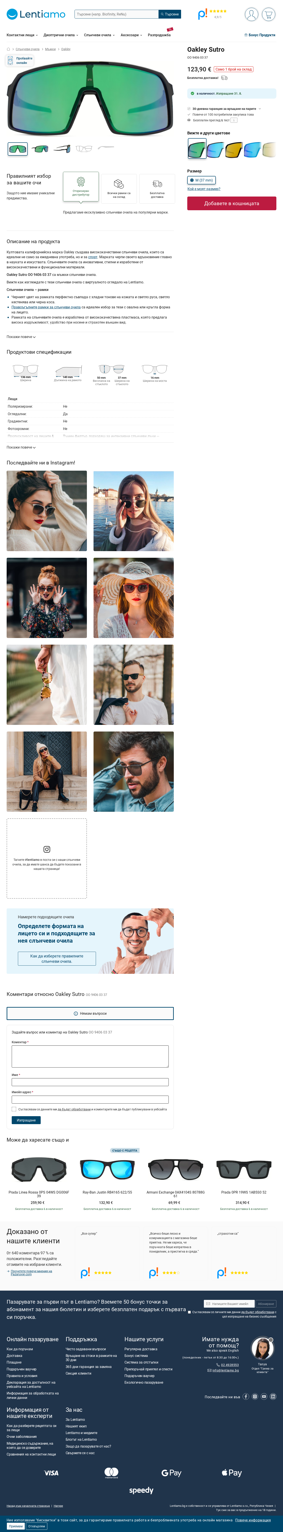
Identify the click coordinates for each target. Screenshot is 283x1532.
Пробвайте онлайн (24, 60)
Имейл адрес (22, 1092)
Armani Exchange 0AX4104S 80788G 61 (176, 1194)
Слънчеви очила (28, 49)
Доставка (14, 1355)
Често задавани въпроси (86, 1349)
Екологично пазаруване (143, 1382)
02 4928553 (230, 1365)
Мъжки (50, 49)
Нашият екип (76, 1426)
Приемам (16, 1526)
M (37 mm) (204, 180)
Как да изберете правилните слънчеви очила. (56, 958)
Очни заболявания (22, 1436)
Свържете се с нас (80, 1452)
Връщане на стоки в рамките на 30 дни (91, 1357)
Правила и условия (22, 1375)
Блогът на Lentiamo (81, 1439)
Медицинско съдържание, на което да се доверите (30, 1445)
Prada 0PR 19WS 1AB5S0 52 (243, 1192)
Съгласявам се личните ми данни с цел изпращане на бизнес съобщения (234, 1314)
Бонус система (136, 1355)
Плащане (14, 1362)
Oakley (66, 49)
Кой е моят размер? (203, 188)
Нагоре (58, 1506)
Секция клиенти (78, 1373)
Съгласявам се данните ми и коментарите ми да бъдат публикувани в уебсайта (92, 1109)
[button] (18, 149)
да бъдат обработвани (74, 1109)
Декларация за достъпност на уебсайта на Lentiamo (31, 1384)
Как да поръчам (20, 1349)
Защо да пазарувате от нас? (88, 1446)
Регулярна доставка (140, 1349)
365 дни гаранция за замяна (89, 1366)
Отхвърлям (36, 1526)
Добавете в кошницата (231, 203)
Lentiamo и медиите (81, 1432)
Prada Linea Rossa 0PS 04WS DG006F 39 (39, 1194)
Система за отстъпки (141, 1362)
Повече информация (253, 1520)
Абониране (266, 1303)
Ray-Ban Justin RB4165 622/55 (107, 1192)
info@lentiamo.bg (225, 1370)
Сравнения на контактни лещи (31, 1454)
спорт (93, 256)
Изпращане (26, 1120)
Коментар (20, 1042)
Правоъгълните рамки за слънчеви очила (46, 307)
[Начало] (8, 49)
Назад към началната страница (28, 1506)
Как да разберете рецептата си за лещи (31, 1427)
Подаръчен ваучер (21, 1368)
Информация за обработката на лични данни (33, 1395)
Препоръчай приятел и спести (148, 1368)
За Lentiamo (75, 1419)
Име (16, 1075)
